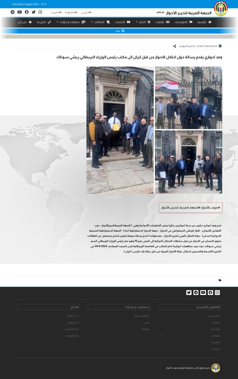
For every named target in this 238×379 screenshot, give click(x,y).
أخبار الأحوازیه (71, 329)
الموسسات (181, 22)
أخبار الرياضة (72, 335)
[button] (119, 31)
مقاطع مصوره (141, 315)
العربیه (54, 12)
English (69, 12)
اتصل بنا (41, 22)
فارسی (84, 12)
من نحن (22, 22)
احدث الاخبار (72, 315)
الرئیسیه (202, 22)
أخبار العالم (73, 322)
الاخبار (142, 22)
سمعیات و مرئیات (69, 22)
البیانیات (160, 22)
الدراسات (120, 22)
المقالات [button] (215, 335)
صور (146, 322)
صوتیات (145, 329)
